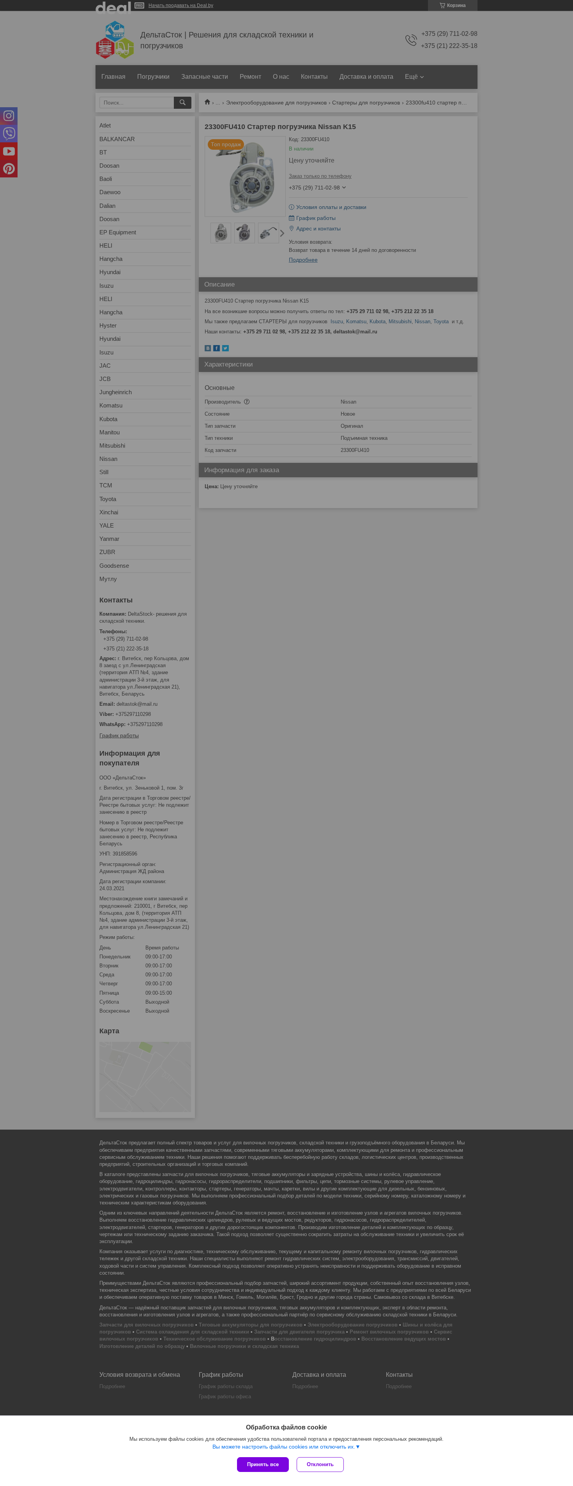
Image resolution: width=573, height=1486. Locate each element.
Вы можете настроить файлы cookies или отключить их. (283, 1446)
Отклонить (320, 1464)
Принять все (263, 1464)
